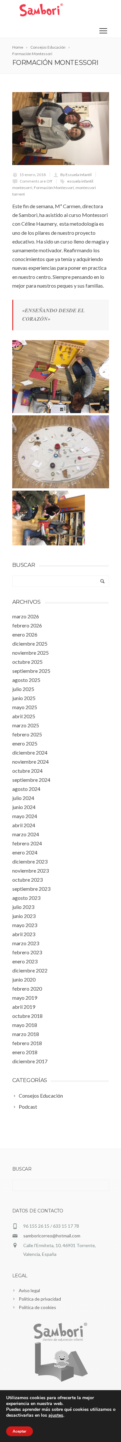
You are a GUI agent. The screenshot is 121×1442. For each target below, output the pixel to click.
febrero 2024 (27, 843)
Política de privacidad (40, 1299)
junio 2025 (23, 698)
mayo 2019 (24, 998)
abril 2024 (23, 825)
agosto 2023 (26, 898)
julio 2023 (23, 907)
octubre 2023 (27, 879)
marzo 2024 (25, 834)
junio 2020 (23, 979)
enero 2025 (24, 743)
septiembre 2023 (31, 889)
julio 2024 (23, 798)
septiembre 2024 (31, 780)
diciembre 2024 (29, 752)
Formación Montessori (54, 187)
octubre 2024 (27, 771)
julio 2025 (23, 689)
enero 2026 (24, 634)
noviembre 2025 (30, 652)
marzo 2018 (25, 1034)
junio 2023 (23, 916)
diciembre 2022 (29, 970)
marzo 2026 (25, 616)
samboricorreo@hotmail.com (51, 1235)
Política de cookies (37, 1307)
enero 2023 (24, 961)
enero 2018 (24, 1052)
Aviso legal (29, 1290)
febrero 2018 (27, 1043)
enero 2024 (24, 852)
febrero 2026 (27, 625)
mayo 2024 (24, 816)
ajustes (55, 1415)
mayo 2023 (24, 925)
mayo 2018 (24, 1025)
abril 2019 (23, 1007)
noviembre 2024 (30, 761)
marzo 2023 (25, 943)
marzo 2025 (25, 725)
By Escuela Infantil (76, 174)
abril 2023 (23, 934)
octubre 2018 (27, 1016)
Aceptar (19, 1431)
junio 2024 (23, 807)
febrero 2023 (27, 952)
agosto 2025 (26, 680)
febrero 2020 (27, 988)
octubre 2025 (27, 662)
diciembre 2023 (29, 861)
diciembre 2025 (29, 643)
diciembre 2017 (29, 1061)
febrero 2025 (27, 734)
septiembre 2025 (31, 671)
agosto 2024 (26, 789)
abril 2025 (23, 716)
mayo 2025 (24, 707)
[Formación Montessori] (60, 128)
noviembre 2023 (30, 870)
